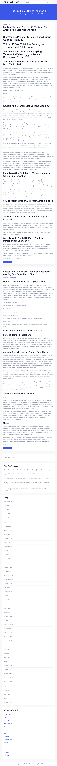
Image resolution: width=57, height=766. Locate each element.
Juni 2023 (7, 649)
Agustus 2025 (8, 546)
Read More (7, 262)
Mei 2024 (6, 604)
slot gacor (18, 143)
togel (5, 733)
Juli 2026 (6, 505)
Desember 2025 (8, 530)
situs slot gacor (8, 746)
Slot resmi (7, 727)
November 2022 (8, 678)
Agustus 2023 (8, 641)
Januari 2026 (7, 526)
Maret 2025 (7, 563)
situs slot (6, 736)
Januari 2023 (7, 669)
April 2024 (7, 608)
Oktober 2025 (8, 538)
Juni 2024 (7, 600)
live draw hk (7, 720)
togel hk (6, 742)
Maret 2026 (7, 518)
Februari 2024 (8, 616)
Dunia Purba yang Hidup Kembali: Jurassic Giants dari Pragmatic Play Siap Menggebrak (25, 489)
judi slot (6, 717)
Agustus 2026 (8, 501)
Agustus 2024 (8, 591)
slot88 (5, 749)
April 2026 (7, 514)
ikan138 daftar (8, 714)
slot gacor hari (8, 739)
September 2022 (8, 686)
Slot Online (5, 33)
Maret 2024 (7, 612)
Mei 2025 (6, 555)
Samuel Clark (13, 33)
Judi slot (6, 755)
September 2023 (8, 637)
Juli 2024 (6, 596)
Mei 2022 (6, 690)
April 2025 (7, 559)
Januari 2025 (7, 571)
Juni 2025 (7, 550)
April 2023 (7, 657)
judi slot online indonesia (13, 258)
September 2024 (8, 587)
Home (16, 14)
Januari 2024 (7, 620)
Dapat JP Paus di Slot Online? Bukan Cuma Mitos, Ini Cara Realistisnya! (24, 474)
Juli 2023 (6, 645)
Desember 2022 (8, 673)
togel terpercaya (8, 723)
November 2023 (8, 628)
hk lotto (6, 730)
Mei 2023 (6, 653)
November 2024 (8, 579)
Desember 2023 (8, 624)
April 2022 (7, 694)
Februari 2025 (8, 567)
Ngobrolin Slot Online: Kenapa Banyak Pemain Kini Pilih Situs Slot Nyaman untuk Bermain (26, 483)
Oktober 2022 (8, 682)
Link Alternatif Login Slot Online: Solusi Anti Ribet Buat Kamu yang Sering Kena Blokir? (28, 478)
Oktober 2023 (8, 632)
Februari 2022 (8, 702)
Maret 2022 (7, 698)
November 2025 (8, 534)
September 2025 (8, 542)
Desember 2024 (8, 575)
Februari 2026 (8, 522)
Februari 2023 (8, 665)
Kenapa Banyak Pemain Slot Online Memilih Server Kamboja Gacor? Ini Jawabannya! (27, 470)
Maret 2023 (7, 661)
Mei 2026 (6, 509)
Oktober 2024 (8, 583)
